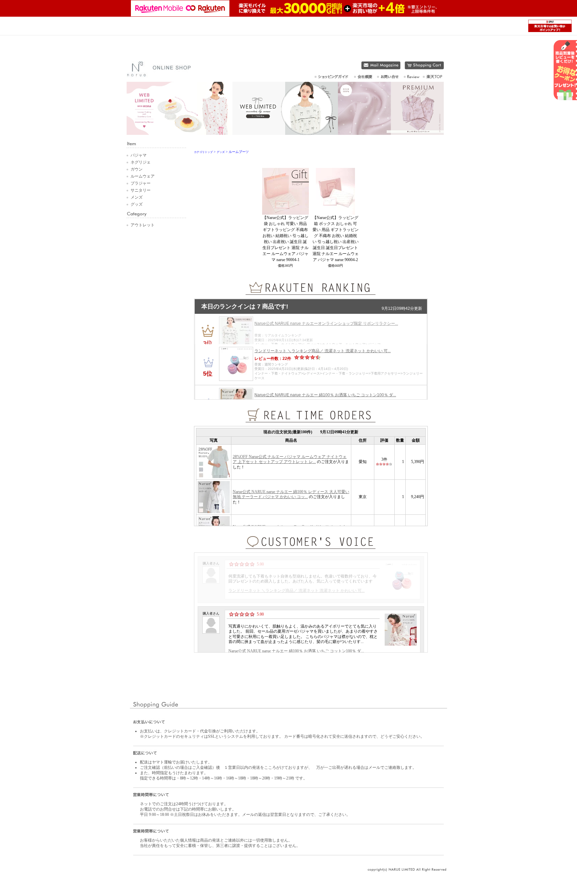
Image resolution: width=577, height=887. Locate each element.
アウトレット (143, 225)
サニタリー (141, 190)
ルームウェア (143, 176)
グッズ (137, 204)
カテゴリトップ (203, 152)
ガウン (137, 169)
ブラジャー (141, 183)
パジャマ (139, 155)
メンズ (137, 197)
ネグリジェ (141, 162)
